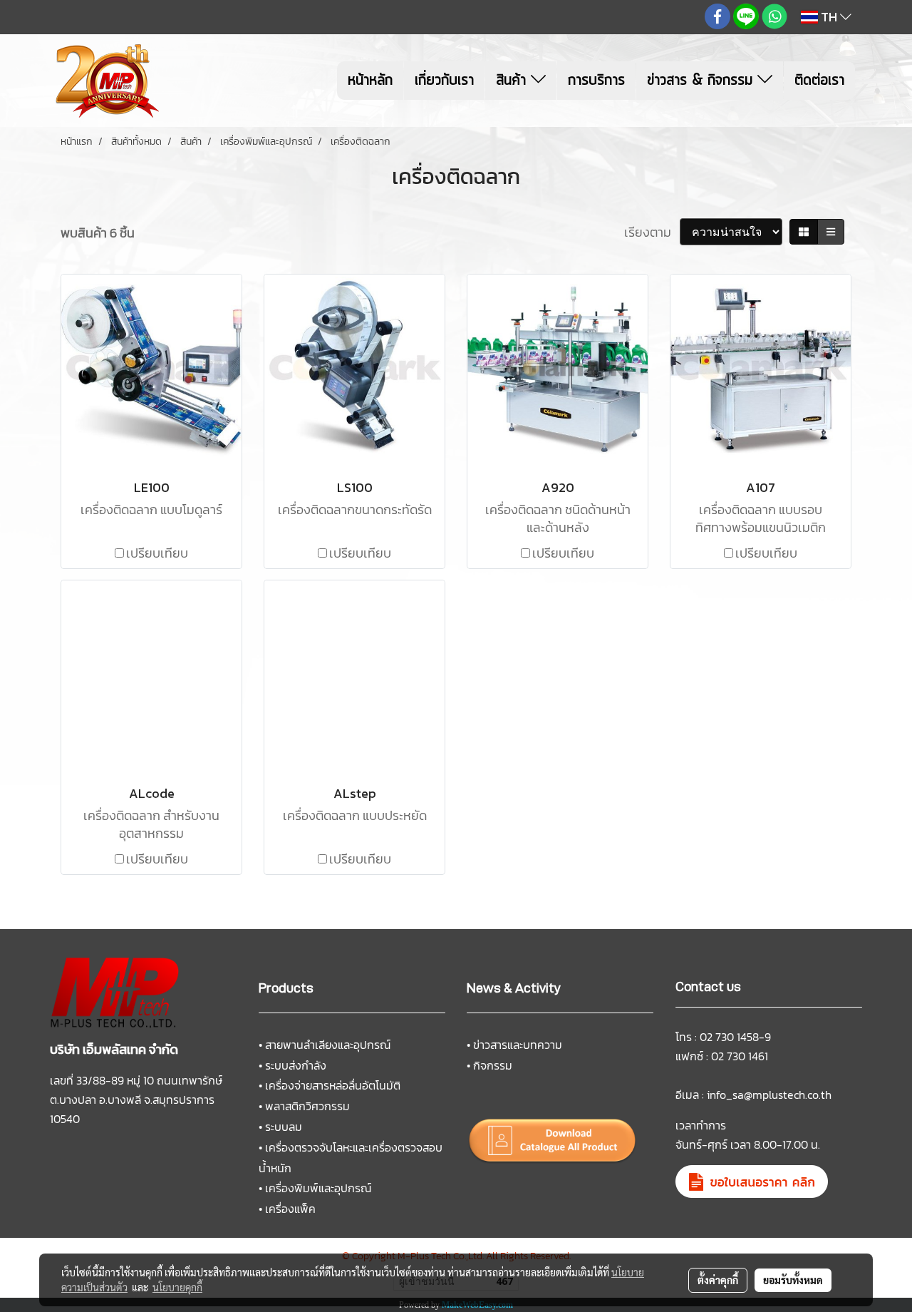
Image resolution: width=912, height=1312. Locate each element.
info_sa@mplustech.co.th (769, 1094)
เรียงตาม (652, 232)
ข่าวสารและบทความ (517, 1044)
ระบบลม (283, 1126)
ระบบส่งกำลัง (295, 1065)
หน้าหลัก (370, 80)
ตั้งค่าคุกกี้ (718, 1279)
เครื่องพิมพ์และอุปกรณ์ (318, 1187)
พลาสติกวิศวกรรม (307, 1105)
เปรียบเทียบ (157, 553)
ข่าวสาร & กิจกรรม (702, 80)
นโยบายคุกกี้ (177, 1287)
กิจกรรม (492, 1065)
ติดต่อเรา (819, 80)
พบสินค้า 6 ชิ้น (98, 232)
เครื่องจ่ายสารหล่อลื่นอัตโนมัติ (332, 1085)
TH (829, 16)
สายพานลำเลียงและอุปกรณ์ (327, 1044)
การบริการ (596, 80)
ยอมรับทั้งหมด (793, 1279)
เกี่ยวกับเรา (444, 80)
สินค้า (513, 80)
